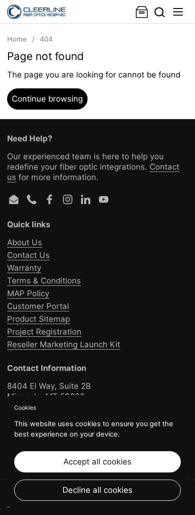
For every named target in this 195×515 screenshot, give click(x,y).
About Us (24, 242)
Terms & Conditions (44, 280)
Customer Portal (38, 306)
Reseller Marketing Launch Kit (63, 344)
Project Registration (44, 331)
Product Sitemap (38, 319)
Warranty (24, 268)
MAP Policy (28, 293)
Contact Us (28, 255)
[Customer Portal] (142, 12)
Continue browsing (47, 98)
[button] (159, 12)
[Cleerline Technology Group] (37, 12)
